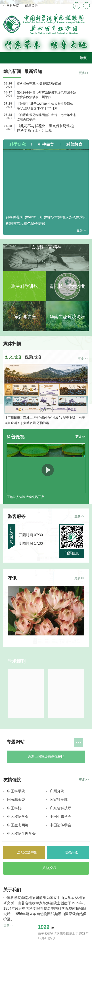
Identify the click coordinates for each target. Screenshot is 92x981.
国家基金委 (16, 893)
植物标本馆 (67, 770)
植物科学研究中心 (25, 804)
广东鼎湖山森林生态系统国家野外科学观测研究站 (25, 838)
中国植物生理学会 (21, 927)
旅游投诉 (49, 961)
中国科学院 (11, 5)
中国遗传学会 (60, 918)
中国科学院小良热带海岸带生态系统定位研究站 (25, 854)
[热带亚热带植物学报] (26, 707)
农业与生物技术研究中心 (25, 820)
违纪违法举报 (26, 945)
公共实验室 (25, 787)
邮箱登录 (31, 5)
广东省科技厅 (60, 901)
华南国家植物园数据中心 (67, 854)
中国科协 (14, 901)
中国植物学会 (18, 910)
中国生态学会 (60, 910)
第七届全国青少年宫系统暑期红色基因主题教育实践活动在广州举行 (46, 95)
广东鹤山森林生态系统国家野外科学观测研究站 (67, 838)
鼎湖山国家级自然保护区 (25, 770)
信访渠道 (71, 945)
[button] (44, 428)
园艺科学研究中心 (66, 821)
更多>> (84, 73)
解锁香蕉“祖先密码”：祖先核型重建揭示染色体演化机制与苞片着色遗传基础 (46, 220)
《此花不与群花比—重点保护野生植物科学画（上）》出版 (45, 128)
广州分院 (57, 884)
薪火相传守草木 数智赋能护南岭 (39, 83)
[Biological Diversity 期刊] (66, 707)
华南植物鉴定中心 (66, 787)
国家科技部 (59, 893)
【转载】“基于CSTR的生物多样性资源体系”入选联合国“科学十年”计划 (45, 106)
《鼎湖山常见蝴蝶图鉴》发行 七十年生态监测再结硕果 (46, 117)
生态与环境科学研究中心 (67, 804)
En (77, 6)
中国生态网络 (18, 918)
